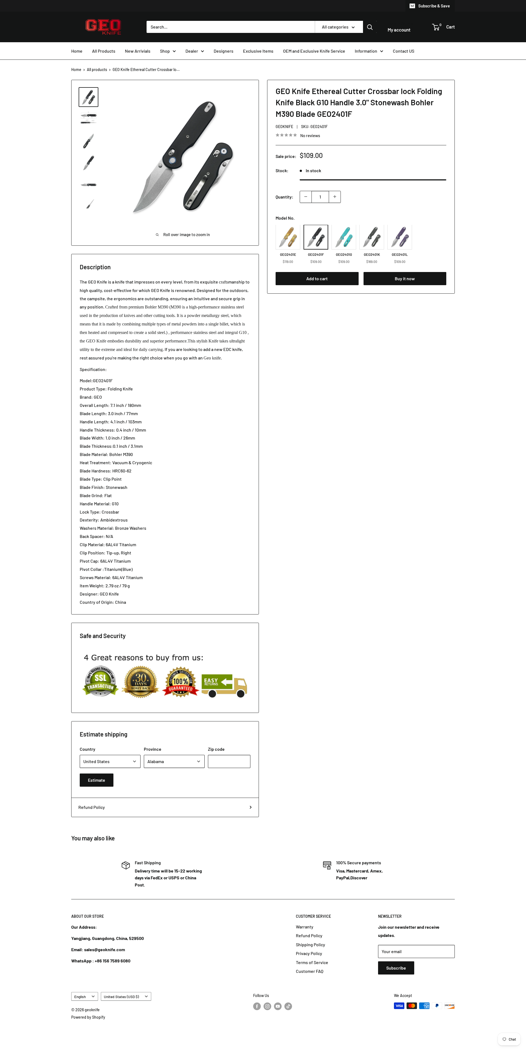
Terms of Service (312, 962)
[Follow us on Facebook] (257, 1006)
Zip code (216, 749)
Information (366, 50)
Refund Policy (91, 807)
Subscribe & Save (434, 5)
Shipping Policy (310, 944)
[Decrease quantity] (305, 196)
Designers (223, 50)
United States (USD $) (121, 996)
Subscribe (396, 967)
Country (87, 749)
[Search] (370, 27)
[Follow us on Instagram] (267, 1006)
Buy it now (405, 278)
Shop (165, 50)
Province (152, 749)
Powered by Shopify (88, 1017)
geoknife (284, 126)
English (80, 996)
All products (97, 69)
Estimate (96, 780)
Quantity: (284, 196)
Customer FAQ (309, 971)
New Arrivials (137, 50)
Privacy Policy (309, 953)
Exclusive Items (258, 50)
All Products (103, 50)
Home (76, 50)
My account (399, 29)
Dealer (191, 50)
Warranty (304, 926)
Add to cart (317, 278)
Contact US (403, 50)
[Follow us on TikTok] (288, 1006)
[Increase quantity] (335, 196)
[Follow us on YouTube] (278, 1006)
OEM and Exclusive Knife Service (314, 50)
